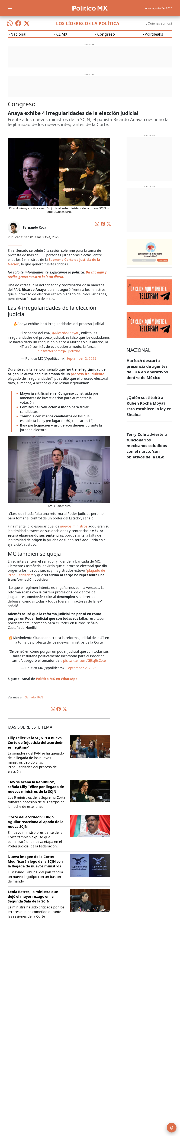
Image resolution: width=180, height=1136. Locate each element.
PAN (40, 697)
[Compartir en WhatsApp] (97, 223)
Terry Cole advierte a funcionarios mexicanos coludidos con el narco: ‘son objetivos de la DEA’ (147, 445)
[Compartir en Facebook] (103, 223)
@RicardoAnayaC (65, 333)
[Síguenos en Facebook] (18, 23)
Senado (30, 697)
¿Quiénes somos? (159, 23)
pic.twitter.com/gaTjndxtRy (58, 351)
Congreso (106, 34)
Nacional (18, 34)
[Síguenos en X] (27, 23)
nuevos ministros (73, 526)
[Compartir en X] (109, 223)
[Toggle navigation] (10, 8)
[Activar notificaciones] (171, 1127)
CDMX (61, 34)
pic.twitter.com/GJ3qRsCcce (84, 660)
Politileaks (154, 34)
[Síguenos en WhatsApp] (10, 23)
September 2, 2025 (81, 358)
